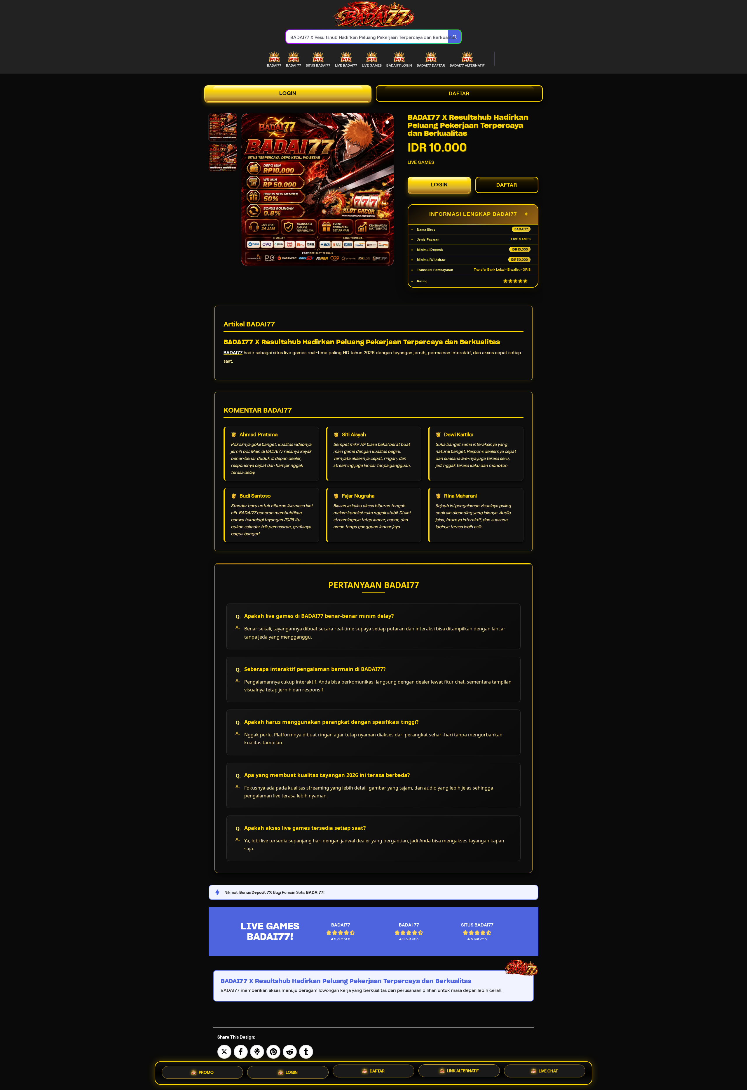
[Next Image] (389, 190)
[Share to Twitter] (224, 1051)
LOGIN (287, 93)
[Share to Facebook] (241, 1051)
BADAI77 (233, 352)
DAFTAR (459, 93)
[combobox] (367, 36)
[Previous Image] (246, 190)
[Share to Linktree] (257, 1051)
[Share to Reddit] (290, 1051)
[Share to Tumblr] (306, 1051)
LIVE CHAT (548, 1072)
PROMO (206, 1070)
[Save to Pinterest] (273, 1051)
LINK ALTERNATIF (463, 1071)
